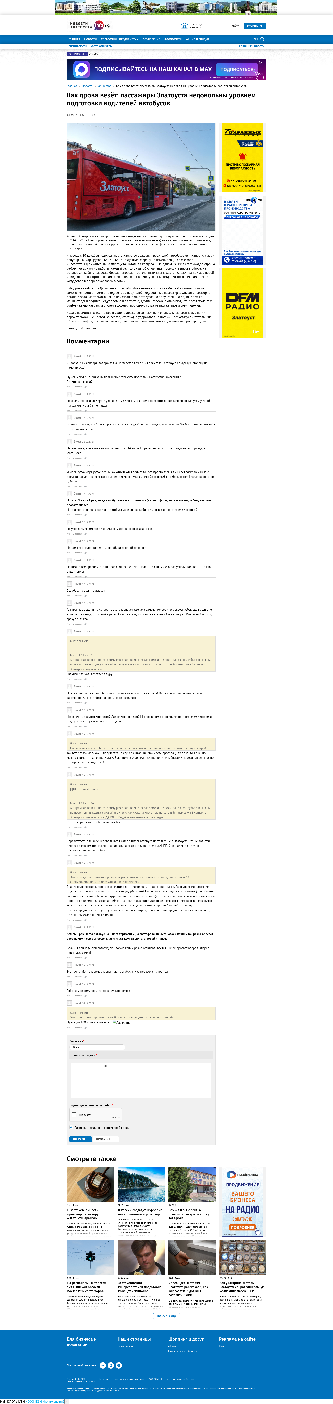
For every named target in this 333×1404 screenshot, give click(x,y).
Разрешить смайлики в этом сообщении (102, 1128)
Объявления (151, 39)
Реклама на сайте (237, 1339)
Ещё (216, 39)
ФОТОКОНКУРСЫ (101, 46)
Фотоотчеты (173, 39)
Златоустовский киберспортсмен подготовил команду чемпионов (139, 1287)
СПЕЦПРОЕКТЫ (78, 46)
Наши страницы (134, 1339)
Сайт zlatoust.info (77, 54)
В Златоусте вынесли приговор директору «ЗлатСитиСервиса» (83, 1214)
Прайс (222, 1346)
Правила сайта (125, 1346)
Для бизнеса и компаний (82, 1341)
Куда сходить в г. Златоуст (182, 1351)
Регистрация (255, 26)
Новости (90, 39)
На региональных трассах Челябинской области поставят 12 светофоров (86, 1287)
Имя (68, 387)
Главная (74, 39)
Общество (105, 86)
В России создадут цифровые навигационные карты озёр (140, 1212)
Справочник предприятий (120, 39)
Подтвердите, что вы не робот (91, 1105)
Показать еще (166, 1316)
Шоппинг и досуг (186, 1339)
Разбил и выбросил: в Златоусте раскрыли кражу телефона (189, 1214)
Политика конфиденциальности (81, 1381)
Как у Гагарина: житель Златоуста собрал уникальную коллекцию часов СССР (242, 1287)
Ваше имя (76, 1041)
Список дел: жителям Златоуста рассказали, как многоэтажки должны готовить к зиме (188, 1289)
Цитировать (77, 387)
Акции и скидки (197, 39)
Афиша (172, 1346)
